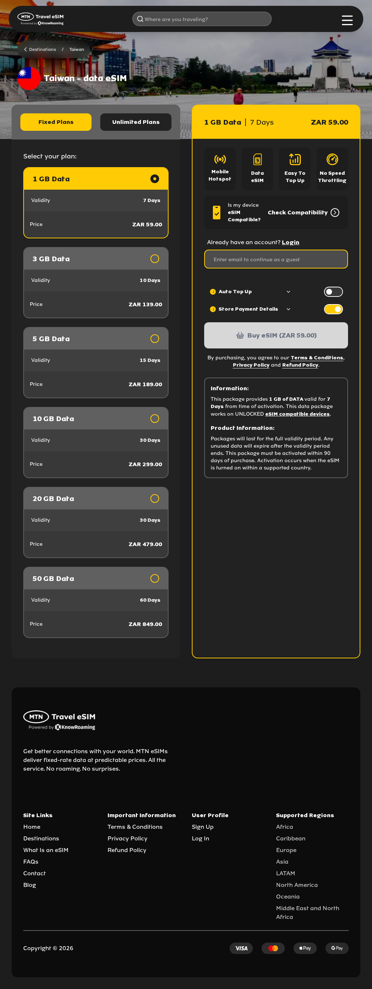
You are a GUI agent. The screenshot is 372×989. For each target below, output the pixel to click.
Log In (200, 838)
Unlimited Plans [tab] (136, 122)
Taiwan (76, 49)
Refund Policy (300, 365)
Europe (286, 850)
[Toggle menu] (347, 20)
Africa (284, 827)
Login (290, 242)
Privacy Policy (251, 365)
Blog (29, 885)
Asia (282, 861)
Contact (34, 873)
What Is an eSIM (46, 850)
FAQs (31, 861)
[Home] (40, 19)
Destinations (41, 838)
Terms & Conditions (317, 357)
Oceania (288, 896)
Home (31, 827)
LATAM (285, 873)
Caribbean (291, 838)
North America (297, 885)
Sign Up (203, 827)
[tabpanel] (96, 402)
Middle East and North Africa (307, 912)
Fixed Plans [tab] (56, 122)
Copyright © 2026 (48, 948)
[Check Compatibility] (333, 212)
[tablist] (96, 122)
